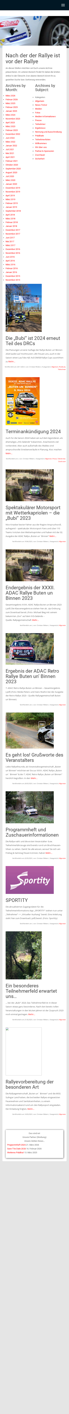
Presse (54, 459)
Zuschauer (62, 461)
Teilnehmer (62, 369)
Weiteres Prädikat (15, 1152)
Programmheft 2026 (16, 1145)
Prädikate (62, 367)
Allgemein (55, 367)
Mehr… (11, 361)
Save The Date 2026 (16, 1148)
